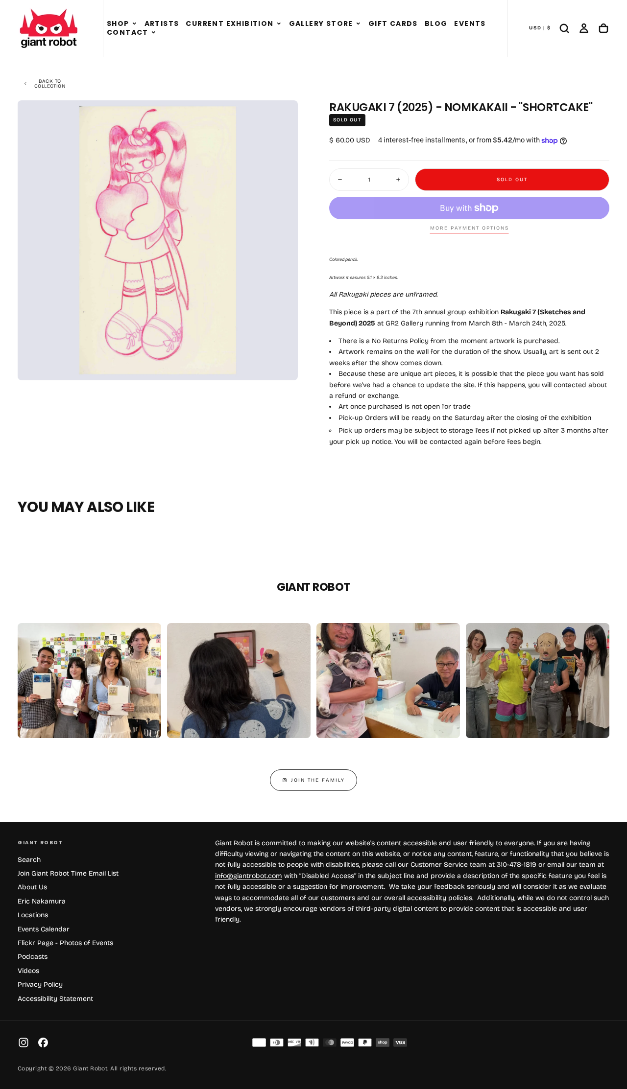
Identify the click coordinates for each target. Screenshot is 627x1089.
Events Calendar (44, 929)
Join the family (318, 780)
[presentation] (282, 365)
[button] (134, 24)
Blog (436, 23)
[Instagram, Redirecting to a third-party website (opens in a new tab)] (23, 1042)
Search (29, 860)
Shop (118, 23)
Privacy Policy (40, 984)
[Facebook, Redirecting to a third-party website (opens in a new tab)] (43, 1042)
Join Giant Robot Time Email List (68, 873)
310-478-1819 (516, 864)
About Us (32, 887)
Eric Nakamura (42, 901)
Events (469, 23)
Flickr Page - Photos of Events (65, 943)
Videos (28, 971)
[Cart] (603, 28)
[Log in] (584, 28)
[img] (259, 1042)
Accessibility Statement (55, 999)
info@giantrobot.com (248, 876)
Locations (33, 915)
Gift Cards (393, 23)
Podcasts (33, 956)
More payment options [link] (469, 228)
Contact (127, 32)
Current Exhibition (229, 23)
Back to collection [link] (49, 84)
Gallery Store (321, 23)
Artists (162, 23)
